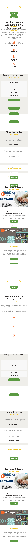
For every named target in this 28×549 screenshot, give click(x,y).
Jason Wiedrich (14, 246)
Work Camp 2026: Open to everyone (14, 248)
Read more (14, 221)
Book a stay (14, 177)
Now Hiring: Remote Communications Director (14, 212)
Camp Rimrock (14, 210)
